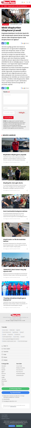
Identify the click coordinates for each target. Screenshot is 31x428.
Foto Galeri (6, 349)
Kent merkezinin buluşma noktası (15, 211)
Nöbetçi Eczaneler (20, 368)
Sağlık (3, 377)
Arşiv (4, 354)
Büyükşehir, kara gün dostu (13, 183)
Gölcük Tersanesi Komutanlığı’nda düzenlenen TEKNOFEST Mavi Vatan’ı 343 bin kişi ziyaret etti (15, 274)
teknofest (12, 330)
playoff (22, 332)
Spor (3, 383)
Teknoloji (4, 379)
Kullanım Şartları (6, 418)
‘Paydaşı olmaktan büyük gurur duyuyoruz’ (14, 299)
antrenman (17, 334)
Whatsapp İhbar (16, 389)
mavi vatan (5, 330)
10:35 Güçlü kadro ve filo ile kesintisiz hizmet (16, 6)
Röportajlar (4, 381)
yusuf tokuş (16, 336)
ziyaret (4, 334)
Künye (5, 357)
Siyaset (3, 369)
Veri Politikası (5, 416)
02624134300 (16, 393)
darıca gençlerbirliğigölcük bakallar (10, 339)
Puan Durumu (19, 371)
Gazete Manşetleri (20, 373)
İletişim (5, 360)
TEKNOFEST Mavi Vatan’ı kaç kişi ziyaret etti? (14, 270)
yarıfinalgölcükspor (7, 336)
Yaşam (3, 375)
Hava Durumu (19, 369)
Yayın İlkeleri (4, 415)
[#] (15, 315)
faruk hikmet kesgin (22, 341)
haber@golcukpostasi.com (10, 401)
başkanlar (10, 334)
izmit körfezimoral (6, 332)
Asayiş (3, 368)
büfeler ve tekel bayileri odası (9, 341)
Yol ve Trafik (19, 366)
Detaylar (11, 426)
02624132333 (6, 399)
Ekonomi (4, 373)
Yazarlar (5, 351)
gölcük (18, 330)
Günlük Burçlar (19, 375)
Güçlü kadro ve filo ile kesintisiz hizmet (14, 240)
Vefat (3, 385)
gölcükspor (15, 332)
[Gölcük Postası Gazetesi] (8, 2)
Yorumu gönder (8, 117)
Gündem (6, 24)
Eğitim (3, 371)
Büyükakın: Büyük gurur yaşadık (14, 155)
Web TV (5, 346)
